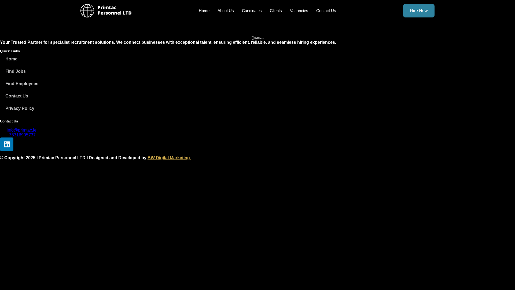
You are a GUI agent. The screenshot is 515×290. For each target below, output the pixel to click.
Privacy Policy (19, 108)
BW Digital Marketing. (169, 157)
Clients (276, 10)
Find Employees (21, 83)
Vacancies (299, 10)
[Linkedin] (6, 144)
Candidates (252, 10)
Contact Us (326, 10)
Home (204, 10)
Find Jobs (15, 71)
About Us (226, 10)
